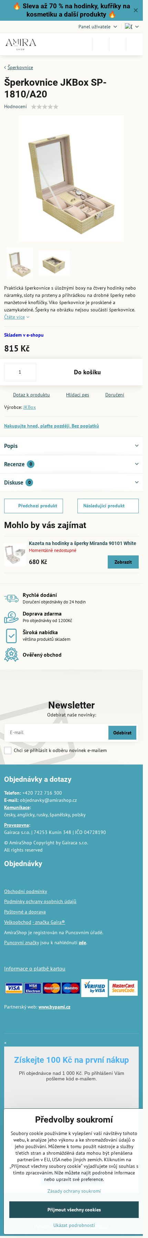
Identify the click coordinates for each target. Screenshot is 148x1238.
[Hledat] (101, 44)
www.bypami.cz (54, 1007)
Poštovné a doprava (25, 912)
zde (82, 942)
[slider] (45, 107)
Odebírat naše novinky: (71, 715)
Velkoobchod (17, 922)
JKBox (29, 407)
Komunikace (17, 807)
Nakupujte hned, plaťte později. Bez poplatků (51, 426)
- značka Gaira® (48, 922)
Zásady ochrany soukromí (74, 1191)
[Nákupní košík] (117, 44)
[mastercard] (52, 992)
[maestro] (71, 992)
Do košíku (87, 372)
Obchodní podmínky (25, 891)
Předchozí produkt (37, 506)
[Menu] (134, 44)
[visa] (14, 992)
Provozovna (16, 825)
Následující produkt (104, 506)
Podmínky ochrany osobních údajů (40, 901)
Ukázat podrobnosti (74, 1225)
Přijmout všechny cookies (74, 1210)
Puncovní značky (21, 942)
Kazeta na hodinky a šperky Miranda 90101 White (82, 543)
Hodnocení (15, 106)
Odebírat (122, 733)
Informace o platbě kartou (34, 968)
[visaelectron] (33, 992)
